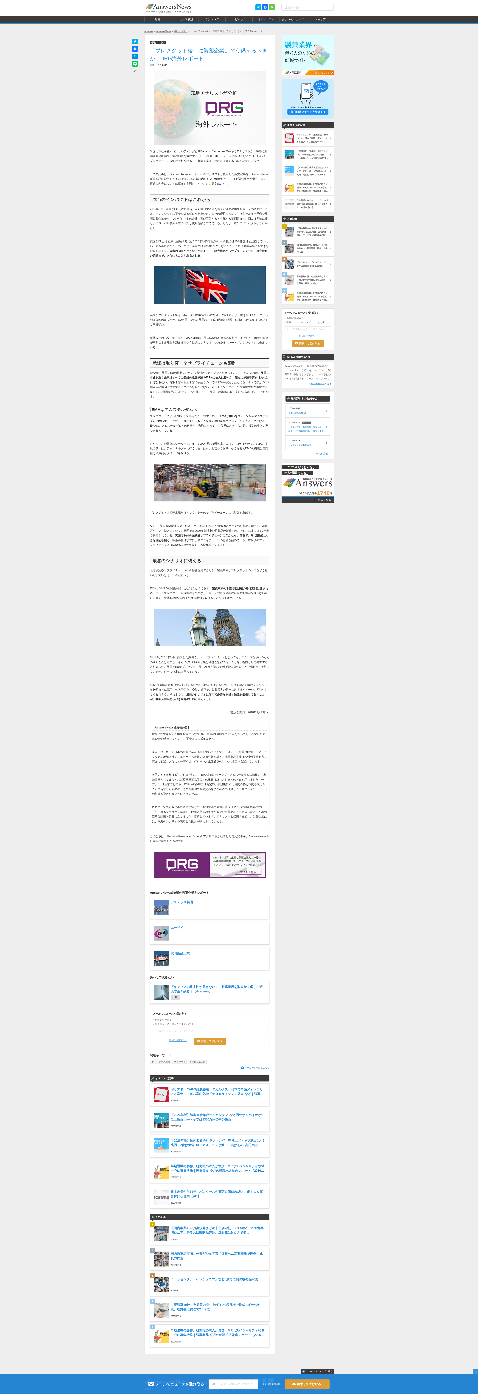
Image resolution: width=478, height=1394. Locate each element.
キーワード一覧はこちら (257, 1067)
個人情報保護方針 (178, 1040)
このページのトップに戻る (319, 1371)
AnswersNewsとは (319, 383)
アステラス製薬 (162, 1061)
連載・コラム (180, 31)
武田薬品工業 (198, 1061)
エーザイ (180, 1061)
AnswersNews (163, 31)
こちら (224, 183)
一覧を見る (322, 453)
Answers (148, 31)
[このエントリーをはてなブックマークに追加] (135, 56)
